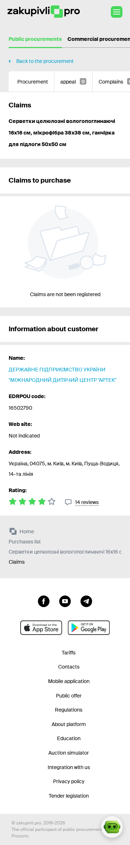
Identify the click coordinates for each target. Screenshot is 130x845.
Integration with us (69, 767)
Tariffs (68, 652)
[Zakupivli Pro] (44, 11)
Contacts (68, 666)
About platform (69, 724)
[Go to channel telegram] (86, 600)
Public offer (69, 695)
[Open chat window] (112, 827)
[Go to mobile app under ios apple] (41, 627)
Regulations (68, 710)
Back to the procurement (45, 61)
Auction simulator (68, 753)
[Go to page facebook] (43, 600)
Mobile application (69, 681)
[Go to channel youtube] (65, 600)
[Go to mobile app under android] (89, 627)
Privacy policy (68, 781)
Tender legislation (69, 796)
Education (69, 738)
